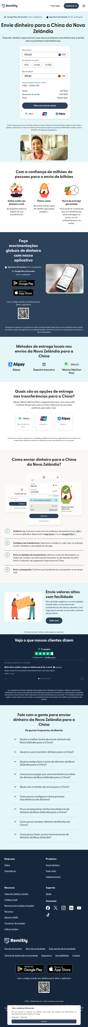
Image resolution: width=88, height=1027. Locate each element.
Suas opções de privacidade (62, 949)
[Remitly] (9, 6)
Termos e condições (49, 130)
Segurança (46, 956)
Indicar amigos (11, 929)
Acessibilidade (62, 956)
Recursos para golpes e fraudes (19, 906)
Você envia (26, 50)
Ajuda (48, 894)
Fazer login (55, 6)
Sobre (7, 865)
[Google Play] (23, 283)
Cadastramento (53, 877)
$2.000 (37, 65)
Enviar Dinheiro (53, 865)
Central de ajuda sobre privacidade (21, 956)
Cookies (76, 956)
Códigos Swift (11, 900)
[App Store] (23, 292)
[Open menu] (84, 6)
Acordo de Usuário (13, 949)
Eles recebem (27, 72)
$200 (26, 65)
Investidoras (10, 871)
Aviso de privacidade (35, 949)
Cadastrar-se (71, 6)
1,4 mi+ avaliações (25, 17)
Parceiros (8, 912)
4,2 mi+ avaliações (66, 17)
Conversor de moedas (14, 923)
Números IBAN (11, 917)
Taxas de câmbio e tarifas (16, 894)
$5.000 (48, 65)
